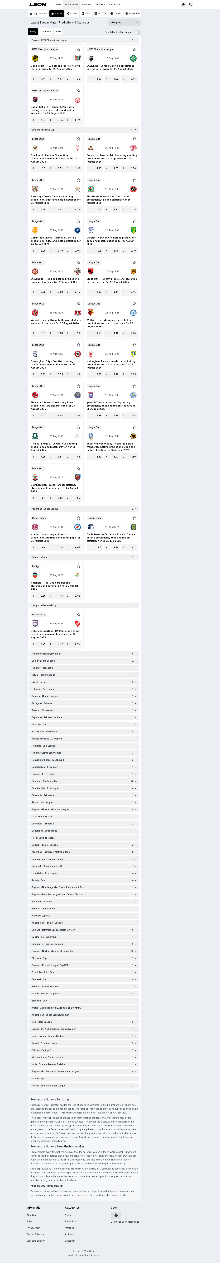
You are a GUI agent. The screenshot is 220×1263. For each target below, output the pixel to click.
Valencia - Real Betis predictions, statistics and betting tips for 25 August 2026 (54, 586)
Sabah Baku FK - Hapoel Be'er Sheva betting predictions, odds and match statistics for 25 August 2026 (52, 110)
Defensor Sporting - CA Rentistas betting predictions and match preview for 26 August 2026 (55, 634)
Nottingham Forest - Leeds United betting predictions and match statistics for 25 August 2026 (111, 364)
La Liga (35, 566)
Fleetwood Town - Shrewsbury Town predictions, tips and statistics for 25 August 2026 (53, 405)
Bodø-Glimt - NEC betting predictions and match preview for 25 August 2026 (55, 67)
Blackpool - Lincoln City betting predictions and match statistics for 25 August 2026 (54, 158)
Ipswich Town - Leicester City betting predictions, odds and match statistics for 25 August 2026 (112, 405)
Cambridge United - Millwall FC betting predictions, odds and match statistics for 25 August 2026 (56, 241)
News (58, 4)
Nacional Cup (38, 614)
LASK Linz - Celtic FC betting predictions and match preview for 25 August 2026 (110, 67)
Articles (100, 4)
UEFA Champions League (45, 49)
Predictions (71, 4)
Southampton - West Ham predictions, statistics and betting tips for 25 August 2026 (54, 488)
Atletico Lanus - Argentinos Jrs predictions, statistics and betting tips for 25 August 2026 (55, 537)
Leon (114, 1207)
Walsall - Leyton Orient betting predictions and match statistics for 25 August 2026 (56, 322)
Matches (86, 4)
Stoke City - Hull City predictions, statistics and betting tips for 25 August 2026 (112, 280)
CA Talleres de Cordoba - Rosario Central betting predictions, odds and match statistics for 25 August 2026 (111, 537)
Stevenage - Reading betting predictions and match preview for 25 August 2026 (55, 280)
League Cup (38, 139)
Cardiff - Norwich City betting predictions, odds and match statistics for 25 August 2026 (111, 241)
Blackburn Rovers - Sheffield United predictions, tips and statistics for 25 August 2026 (109, 199)
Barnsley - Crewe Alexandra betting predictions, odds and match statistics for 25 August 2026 (56, 199)
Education (114, 4)
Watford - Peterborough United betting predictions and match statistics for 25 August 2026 (110, 323)
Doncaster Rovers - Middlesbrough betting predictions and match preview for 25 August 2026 (112, 158)
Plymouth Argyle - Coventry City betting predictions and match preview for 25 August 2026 (54, 447)
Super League (39, 518)
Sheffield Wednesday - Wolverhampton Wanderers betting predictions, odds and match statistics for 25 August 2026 (111, 447)
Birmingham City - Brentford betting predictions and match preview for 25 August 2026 (53, 364)
